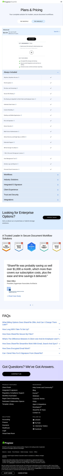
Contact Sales (52, 217)
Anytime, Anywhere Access (11, 77)
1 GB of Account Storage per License (13, 153)
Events (35, 393)
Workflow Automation (9, 396)
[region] (31, 469)
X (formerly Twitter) (41, 426)
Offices (35, 452)
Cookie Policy (38, 468)
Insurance (5, 425)
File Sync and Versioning (10, 88)
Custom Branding (8, 110)
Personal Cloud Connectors (11, 169)
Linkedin (37, 420)
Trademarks (11, 462)
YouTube (38, 423)
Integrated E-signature (10, 390)
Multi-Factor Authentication (11, 131)
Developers (36, 407)
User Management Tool (10, 158)
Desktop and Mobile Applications (12, 115)
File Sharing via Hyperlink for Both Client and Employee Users (19, 99)
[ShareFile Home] (9, 2)
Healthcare (6, 428)
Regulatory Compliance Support (13, 393)
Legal (4, 431)
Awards (9, 452)
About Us (4, 452)
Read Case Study (15, 296)
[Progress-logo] (7, 443)
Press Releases (15, 452)
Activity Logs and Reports (10, 164)
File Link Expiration (8, 120)
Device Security (8, 126)
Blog (34, 390)
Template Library (8, 404)
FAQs (34, 401)
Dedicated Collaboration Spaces (13, 401)
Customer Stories (39, 399)
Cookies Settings (22, 473)
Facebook (38, 429)
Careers (31, 452)
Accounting (6, 419)
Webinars (36, 396)
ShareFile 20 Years (39, 410)
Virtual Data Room (8, 433)
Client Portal (6, 387)
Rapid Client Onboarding (10, 398)
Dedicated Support (8, 142)
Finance (5, 422)
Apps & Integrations (39, 404)
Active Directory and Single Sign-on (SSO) (14, 137)
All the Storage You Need (10, 147)
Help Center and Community (42, 387)
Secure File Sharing (9, 93)
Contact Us (16, 374)
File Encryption (7, 83)
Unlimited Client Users (9, 104)
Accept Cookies (8, 473)
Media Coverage (24, 452)
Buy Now (31, 39)
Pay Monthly (24, 21)
